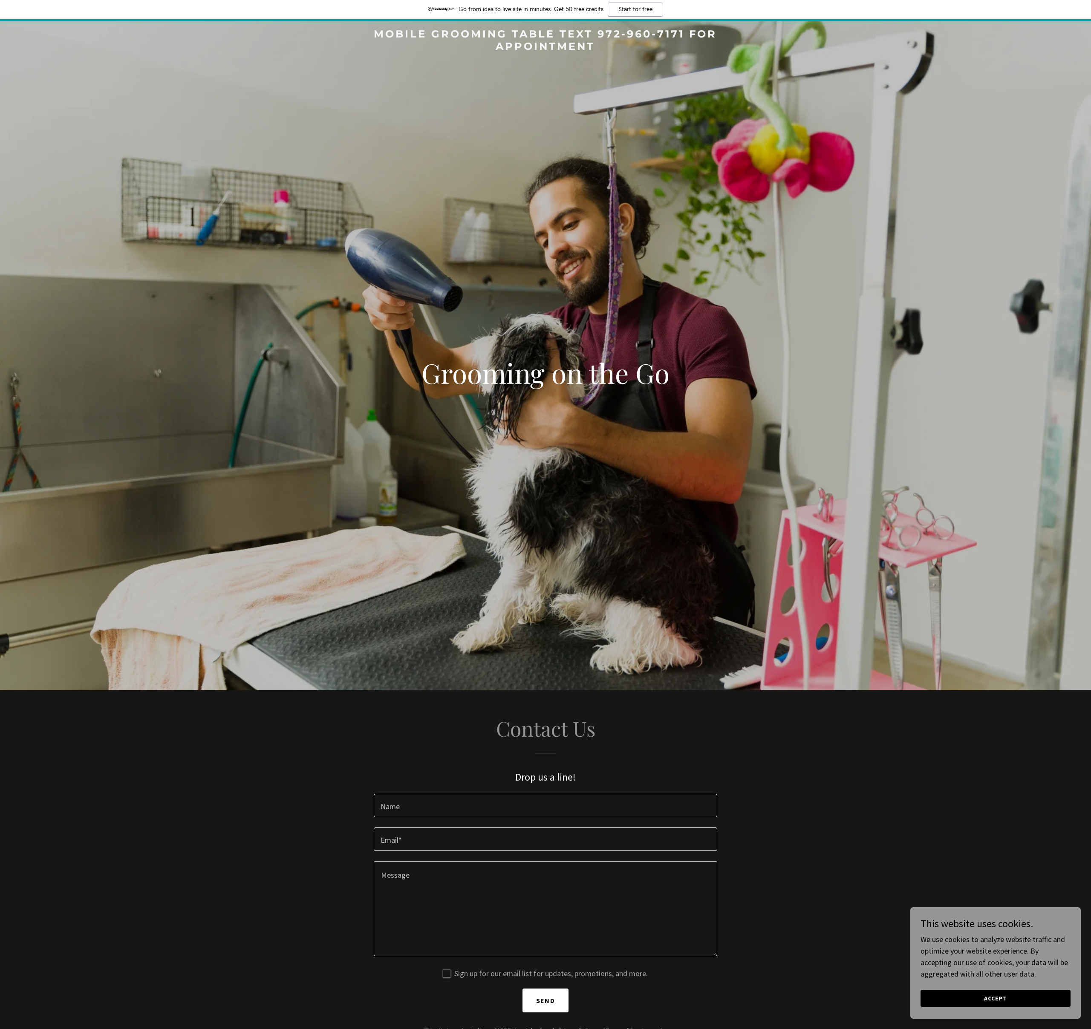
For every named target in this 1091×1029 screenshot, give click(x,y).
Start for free (635, 9)
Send (545, 1000)
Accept (995, 998)
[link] (545, 47)
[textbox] (545, 805)
